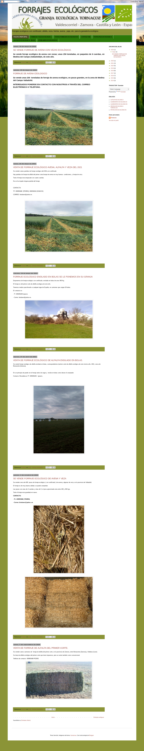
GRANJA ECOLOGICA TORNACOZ (116, 106)
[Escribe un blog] (48, 62)
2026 (112, 49)
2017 (112, 73)
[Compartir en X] (50, 62)
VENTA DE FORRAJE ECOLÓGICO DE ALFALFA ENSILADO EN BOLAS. (48, 360)
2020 (112, 65)
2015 (112, 78)
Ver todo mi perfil (113, 120)
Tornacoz (113, 117)
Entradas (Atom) (26, 720)
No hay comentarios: (37, 62)
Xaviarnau (73, 735)
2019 (112, 68)
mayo (114, 52)
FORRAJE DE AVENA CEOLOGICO (30, 73)
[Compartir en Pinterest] (54, 62)
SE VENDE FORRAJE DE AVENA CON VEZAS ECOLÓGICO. (42, 50)
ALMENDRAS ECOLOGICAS (118, 102)
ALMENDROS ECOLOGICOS (118, 104)
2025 (112, 61)
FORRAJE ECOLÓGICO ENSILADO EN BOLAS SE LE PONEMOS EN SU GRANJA (53, 277)
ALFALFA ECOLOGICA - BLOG (24, 40)
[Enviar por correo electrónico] (46, 62)
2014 (112, 80)
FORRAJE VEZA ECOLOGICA (41, 37)
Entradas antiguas (99, 717)
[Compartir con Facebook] (52, 62)
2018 (112, 70)
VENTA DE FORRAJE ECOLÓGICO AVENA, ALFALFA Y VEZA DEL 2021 (47, 167)
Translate (123, 92)
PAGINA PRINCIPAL (20, 37)
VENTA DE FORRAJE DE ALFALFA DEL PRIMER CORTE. (40, 648)
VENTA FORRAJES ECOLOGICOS (66, 37)
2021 (112, 63)
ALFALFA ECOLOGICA (116, 100)
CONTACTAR (85, 37)
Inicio (53, 717)
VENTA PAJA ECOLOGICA (103, 37)
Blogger (91, 735)
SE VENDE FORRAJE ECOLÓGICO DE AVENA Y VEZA (39, 478)
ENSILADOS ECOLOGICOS (47, 40)
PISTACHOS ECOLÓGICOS (118, 110)
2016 (112, 75)
